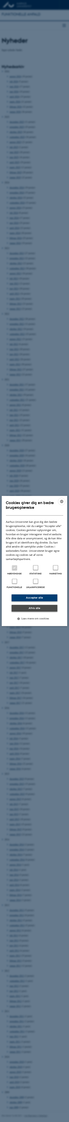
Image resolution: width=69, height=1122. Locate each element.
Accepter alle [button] (34, 597)
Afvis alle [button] (34, 608)
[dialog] (34, 561)
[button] (34, 619)
